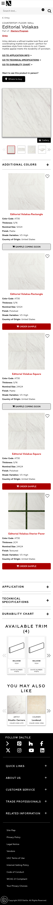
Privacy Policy (13, 837)
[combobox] (23, 11)
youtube (32, 750)
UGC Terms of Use (16, 858)
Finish (5, 231)
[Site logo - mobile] (8, 3)
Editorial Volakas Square (26, 374)
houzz (32, 743)
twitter (9, 750)
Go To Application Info (17, 55)
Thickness (7, 223)
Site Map (11, 830)
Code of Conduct (15, 872)
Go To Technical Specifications (21, 60)
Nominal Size (8, 227)
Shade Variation (10, 235)
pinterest (20, 743)
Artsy (7, 18)
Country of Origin (11, 239)
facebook (43, 743)
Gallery (45, 140)
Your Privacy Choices (17, 886)
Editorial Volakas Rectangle (26, 214)
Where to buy (15, 79)
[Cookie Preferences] (4, 900)
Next (49, 149)
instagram (20, 750)
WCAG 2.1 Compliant (17, 879)
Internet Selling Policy (18, 865)
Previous (4, 149)
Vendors (11, 851)
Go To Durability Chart (17, 64)
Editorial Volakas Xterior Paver (26, 533)
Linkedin (43, 750)
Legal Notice (13, 844)
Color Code (7, 218)
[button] (49, 11)
